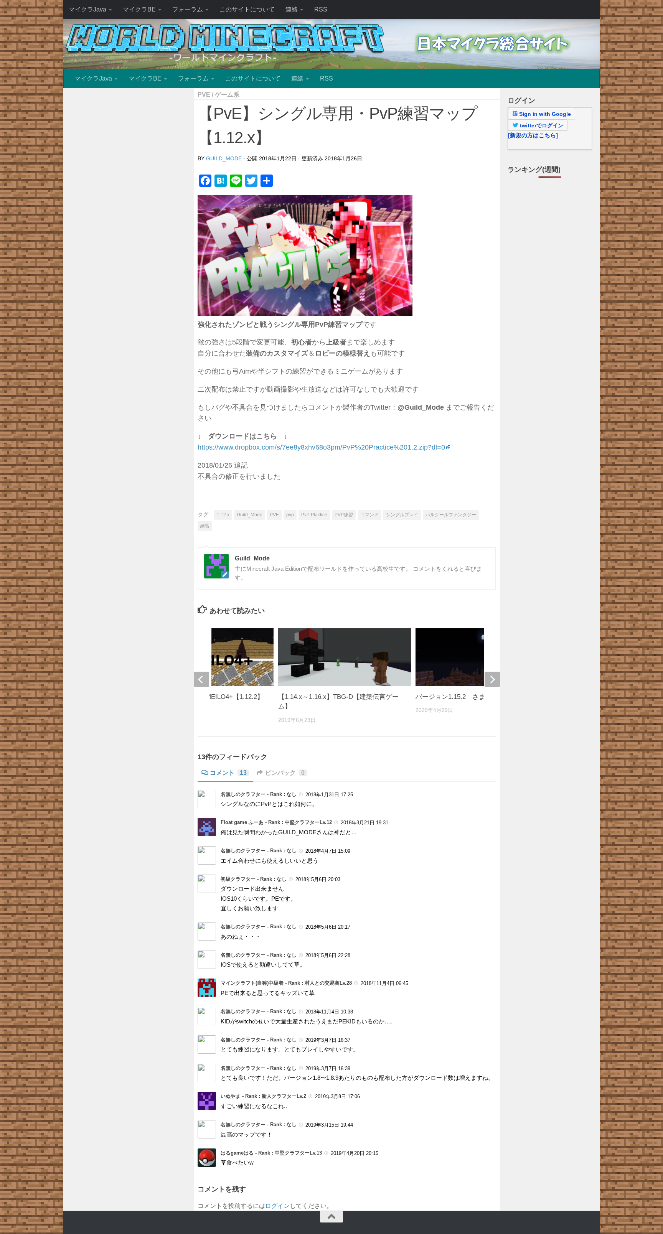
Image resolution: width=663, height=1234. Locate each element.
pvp (290, 514)
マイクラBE (139, 9)
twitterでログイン (540, 125)
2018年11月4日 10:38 (329, 1012)
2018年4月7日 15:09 (327, 851)
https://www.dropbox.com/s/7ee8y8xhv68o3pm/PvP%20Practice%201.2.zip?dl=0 (321, 447)
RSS (320, 9)
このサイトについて (247, 9)
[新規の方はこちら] (533, 135)
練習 (204, 526)
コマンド (369, 514)
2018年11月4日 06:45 (384, 983)
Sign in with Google (544, 114)
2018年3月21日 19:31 (364, 822)
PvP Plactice (314, 514)
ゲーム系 (227, 94)
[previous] (201, 679)
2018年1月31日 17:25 (329, 794)
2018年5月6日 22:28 (327, 955)
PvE (204, 94)
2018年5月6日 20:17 (327, 927)
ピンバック (285, 772)
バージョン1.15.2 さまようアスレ (467, 696)
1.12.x (223, 514)
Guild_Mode (224, 158)
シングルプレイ (402, 514)
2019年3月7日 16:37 (327, 1040)
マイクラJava (87, 9)
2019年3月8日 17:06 (337, 1096)
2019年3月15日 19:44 (329, 1125)
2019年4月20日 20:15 (354, 1153)
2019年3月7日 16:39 (327, 1068)
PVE (274, 514)
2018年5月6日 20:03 (317, 879)
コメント (228, 772)
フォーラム (187, 9)
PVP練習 (344, 514)
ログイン (277, 1206)
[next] (492, 679)
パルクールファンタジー (451, 514)
